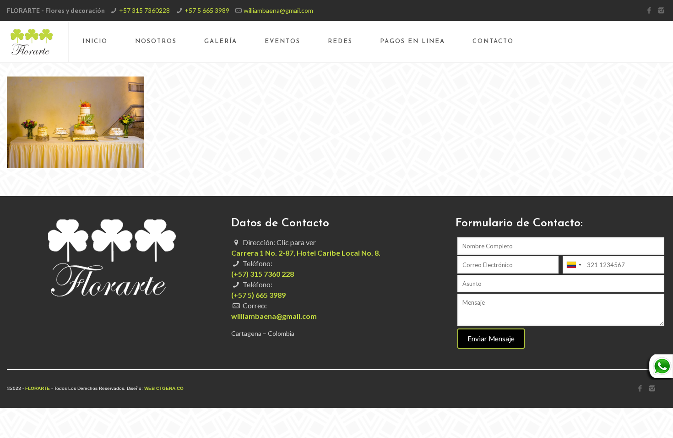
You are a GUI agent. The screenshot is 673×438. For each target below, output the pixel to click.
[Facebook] (649, 10)
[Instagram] (661, 10)
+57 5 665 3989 (207, 10)
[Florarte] (31, 41)
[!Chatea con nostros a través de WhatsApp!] (659, 378)
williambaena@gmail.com (278, 10)
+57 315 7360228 (144, 10)
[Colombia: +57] (573, 265)
